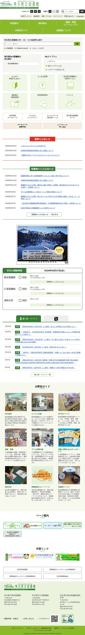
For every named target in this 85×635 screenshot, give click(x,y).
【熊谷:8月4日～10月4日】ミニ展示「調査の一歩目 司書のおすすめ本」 (48, 368)
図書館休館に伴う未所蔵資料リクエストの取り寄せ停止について (45, 176)
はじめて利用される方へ (15, 78)
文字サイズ (26, 11)
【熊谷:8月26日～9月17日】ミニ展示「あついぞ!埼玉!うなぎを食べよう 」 (49, 326)
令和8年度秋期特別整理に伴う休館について (37, 150)
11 (53, 262)
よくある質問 (42, 76)
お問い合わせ (28, 619)
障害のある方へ (69, 16)
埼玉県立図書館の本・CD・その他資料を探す (23, 40)
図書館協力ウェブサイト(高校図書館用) (22, 576)
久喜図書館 (9, 289)
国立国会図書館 (22, 569)
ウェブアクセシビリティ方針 (42, 630)
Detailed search (22, 48)
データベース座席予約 (22, 126)
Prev (6, 557)
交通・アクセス (46, 16)
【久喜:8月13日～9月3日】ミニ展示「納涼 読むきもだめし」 (44, 347)
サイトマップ (58, 16)
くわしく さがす (38, 48)
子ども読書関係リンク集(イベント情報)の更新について (41, 192)
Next (78, 557)
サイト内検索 (63, 11)
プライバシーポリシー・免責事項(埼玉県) (38, 628)
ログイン (52, 61)
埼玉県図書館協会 (62, 576)
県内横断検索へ (13, 63)
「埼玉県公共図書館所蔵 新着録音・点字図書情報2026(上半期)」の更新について (51, 203)
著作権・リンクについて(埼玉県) (64, 628)
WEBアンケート (26, 16)
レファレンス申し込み (62, 126)
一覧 (42, 374)
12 (55, 262)
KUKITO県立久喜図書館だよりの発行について (38, 208)
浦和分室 (8, 300)
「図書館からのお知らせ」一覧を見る (44, 214)
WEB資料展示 (42, 95)
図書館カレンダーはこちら (55, 282)
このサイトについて (17, 628)
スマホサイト (44, 619)
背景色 (45, 11)
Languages (80, 16)
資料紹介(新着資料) (15, 96)
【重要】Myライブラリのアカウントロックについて (40, 155)
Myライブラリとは (55, 66)
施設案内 (36, 16)
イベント (70, 95)
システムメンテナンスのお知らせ (33, 146)
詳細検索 (9, 48)
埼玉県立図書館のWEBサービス (70, 78)
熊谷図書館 (9, 277)
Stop (66, 261)
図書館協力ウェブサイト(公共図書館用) (62, 569)
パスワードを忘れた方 (56, 69)
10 (51, 262)
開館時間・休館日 (11, 619)
